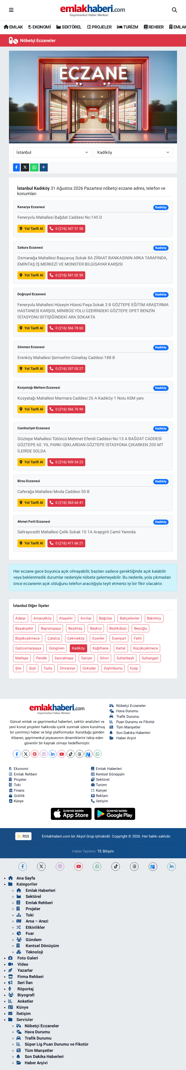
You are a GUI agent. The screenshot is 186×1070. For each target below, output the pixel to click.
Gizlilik (19, 796)
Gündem (33, 939)
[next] (153, 866)
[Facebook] (17, 754)
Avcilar (86, 618)
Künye (18, 801)
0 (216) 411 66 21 (69, 543)
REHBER (155, 26)
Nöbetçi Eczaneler (131, 706)
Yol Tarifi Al (33, 228)
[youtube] (78, 866)
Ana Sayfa (25, 878)
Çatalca (53, 638)
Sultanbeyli (125, 658)
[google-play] (114, 813)
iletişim (102, 801)
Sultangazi (150, 658)
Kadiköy (78, 648)
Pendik (41, 658)
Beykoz (96, 628)
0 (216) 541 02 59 (69, 275)
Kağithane (100, 648)
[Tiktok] (71, 754)
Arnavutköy (42, 618)
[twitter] (41, 866)
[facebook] (22, 866)
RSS (25, 836)
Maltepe (21, 658)
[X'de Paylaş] (25, 167)
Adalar (20, 618)
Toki (17, 785)
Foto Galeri (27, 958)
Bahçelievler (130, 618)
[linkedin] (171, 866)
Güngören (56, 648)
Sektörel (102, 779)
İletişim (23, 1013)
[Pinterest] (35, 754)
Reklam (102, 796)
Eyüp (134, 668)
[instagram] (60, 866)
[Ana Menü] (11, 10)
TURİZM (130, 26)
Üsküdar (89, 668)
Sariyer (86, 658)
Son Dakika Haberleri (133, 733)
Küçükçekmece (145, 648)
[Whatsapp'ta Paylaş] (34, 167)
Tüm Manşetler (128, 727)
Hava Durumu (127, 711)
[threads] (134, 866)
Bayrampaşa (51, 628)
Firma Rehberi (30, 976)
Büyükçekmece (27, 638)
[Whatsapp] (97, 754)
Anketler (24, 1001)
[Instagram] (44, 754)
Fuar (29, 933)
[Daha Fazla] (44, 167)
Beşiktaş (75, 628)
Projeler (20, 779)
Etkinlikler (35, 927)
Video (22, 964)
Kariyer (101, 790)
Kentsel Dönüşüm (110, 774)
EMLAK (15, 26)
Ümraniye (67, 668)
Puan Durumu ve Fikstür (135, 722)
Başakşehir (24, 628)
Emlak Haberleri (109, 769)
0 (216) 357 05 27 (69, 368)
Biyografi (25, 995)
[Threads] (80, 754)
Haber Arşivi (126, 738)
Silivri (104, 658)
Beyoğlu (140, 628)
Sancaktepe (63, 658)
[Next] (89, 754)
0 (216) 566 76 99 (69, 409)
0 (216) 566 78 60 (69, 328)
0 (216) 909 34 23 (69, 462)
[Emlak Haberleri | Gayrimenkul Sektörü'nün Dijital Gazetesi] (93, 10)
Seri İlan (24, 982)
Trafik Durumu (127, 716)
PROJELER (101, 26)
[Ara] (174, 10)
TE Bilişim (105, 851)
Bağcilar (105, 618)
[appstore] (72, 813)
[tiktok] (115, 866)
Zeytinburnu (113, 668)
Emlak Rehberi (25, 774)
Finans (19, 790)
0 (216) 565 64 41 (69, 502)
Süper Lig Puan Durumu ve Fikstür (56, 1044)
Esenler (98, 638)
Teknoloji (34, 952)
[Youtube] (62, 754)
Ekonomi (21, 769)
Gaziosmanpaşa (28, 648)
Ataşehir (66, 618)
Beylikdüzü (117, 628)
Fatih (138, 638)
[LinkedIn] (53, 754)
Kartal (120, 648)
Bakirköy (154, 618)
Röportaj (24, 988)
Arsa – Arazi (36, 921)
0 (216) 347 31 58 (69, 228)
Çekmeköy (76, 638)
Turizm (101, 785)
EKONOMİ (41, 26)
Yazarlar (24, 970)
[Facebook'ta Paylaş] (16, 167)
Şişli (32, 668)
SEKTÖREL (71, 26)
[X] (26, 754)
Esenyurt (119, 638)
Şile (18, 668)
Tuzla (48, 668)
